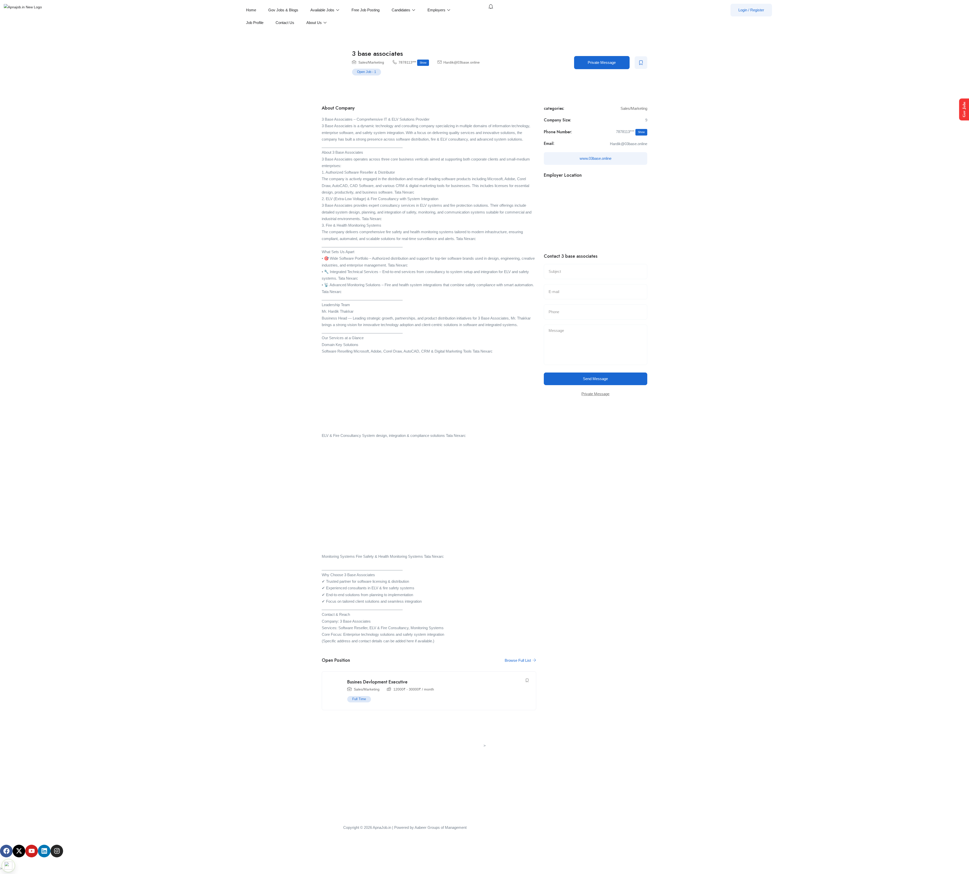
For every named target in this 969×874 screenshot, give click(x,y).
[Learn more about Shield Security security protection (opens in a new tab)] (8, 866)
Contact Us (285, 22)
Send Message (595, 379)
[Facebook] (6, 851)
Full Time (359, 699)
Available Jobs (322, 10)
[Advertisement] (429, 395)
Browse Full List (518, 660)
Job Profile (254, 22)
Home (251, 10)
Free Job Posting (366, 10)
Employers (436, 10)
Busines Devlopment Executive (377, 682)
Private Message (602, 62)
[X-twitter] (19, 851)
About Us (314, 22)
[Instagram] (56, 851)
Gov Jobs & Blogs (283, 10)
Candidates (401, 10)
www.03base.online (595, 158)
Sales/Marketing (371, 62)
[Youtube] (31, 851)
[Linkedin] (44, 851)
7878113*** (412, 62)
